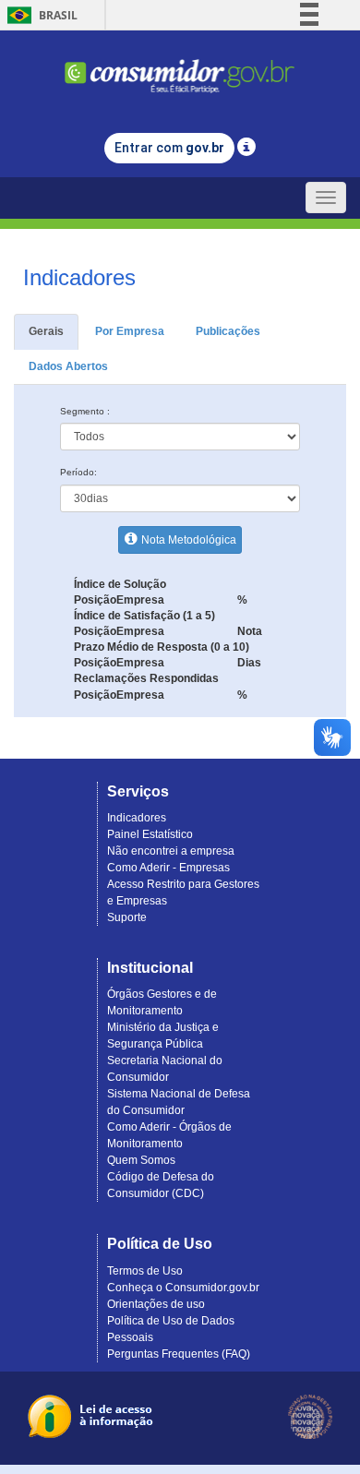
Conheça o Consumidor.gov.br (183, 1287)
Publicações (228, 331)
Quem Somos (141, 1160)
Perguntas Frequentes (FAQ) (178, 1354)
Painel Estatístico (150, 834)
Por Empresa (129, 331)
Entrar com (169, 147)
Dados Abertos (68, 366)
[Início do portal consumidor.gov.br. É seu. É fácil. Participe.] (180, 68)
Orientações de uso (156, 1304)
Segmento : (85, 411)
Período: (78, 472)
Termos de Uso (145, 1270)
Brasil (39, 15)
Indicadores (136, 817)
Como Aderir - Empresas (168, 867)
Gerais (46, 331)
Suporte (127, 917)
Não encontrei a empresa (170, 851)
